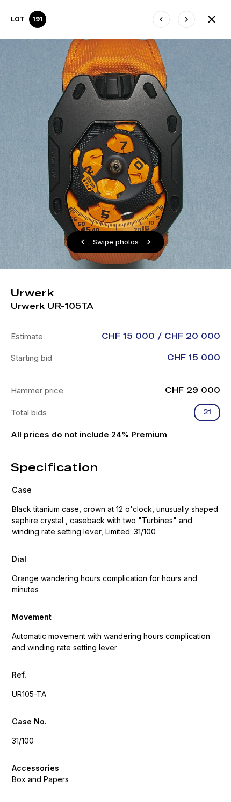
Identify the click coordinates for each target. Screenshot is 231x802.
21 (207, 412)
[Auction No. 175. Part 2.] (211, 19)
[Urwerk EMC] (161, 19)
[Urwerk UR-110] (186, 19)
